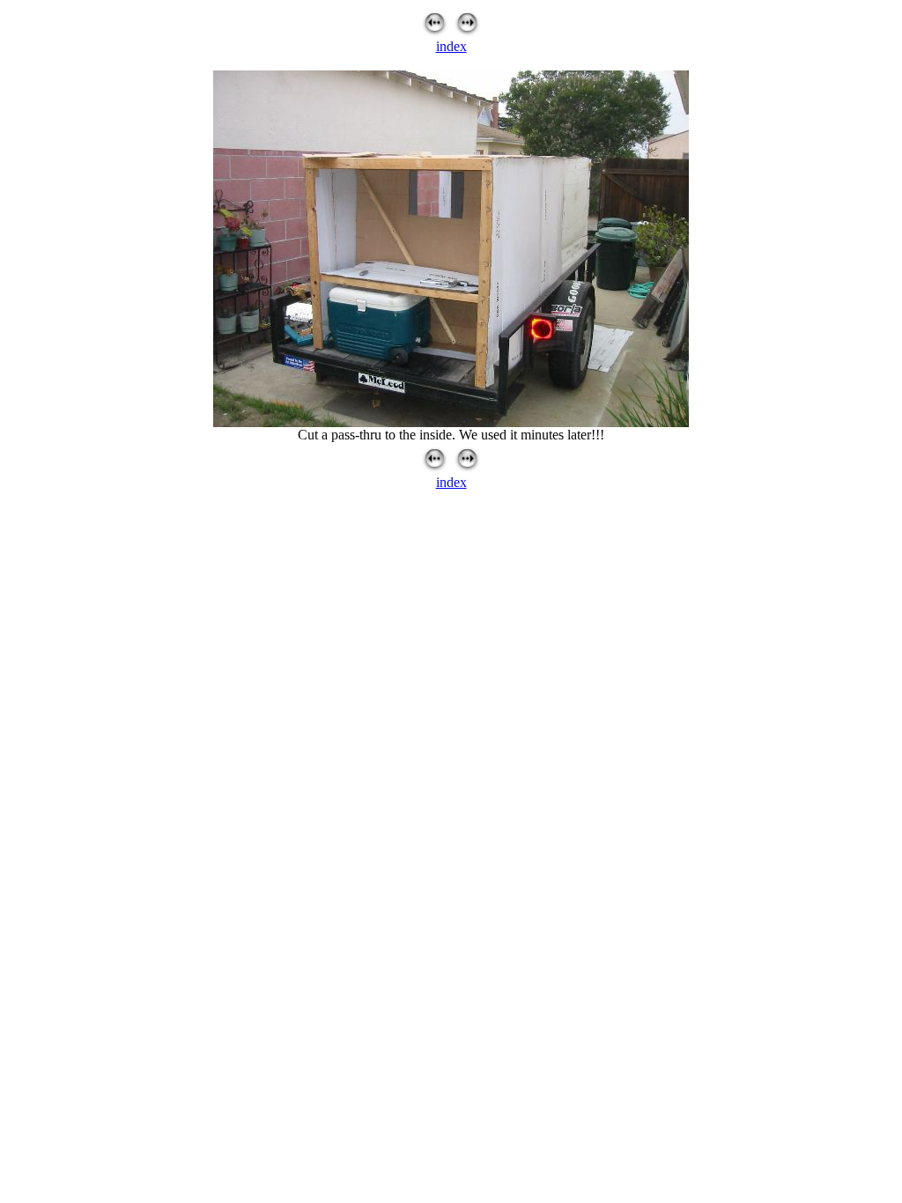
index (451, 46)
